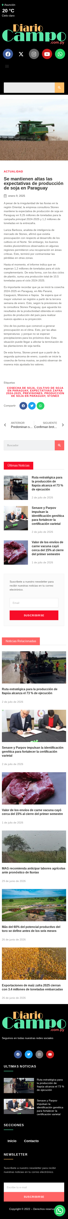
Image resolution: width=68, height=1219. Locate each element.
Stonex (53, 395)
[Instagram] (34, 54)
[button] (7, 66)
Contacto (31, 1141)
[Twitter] (29, 1054)
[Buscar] (59, 87)
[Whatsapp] (60, 54)
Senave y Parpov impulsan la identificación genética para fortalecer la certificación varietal (48, 515)
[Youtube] (47, 54)
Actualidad (13, 171)
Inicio (12, 1141)
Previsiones (32, 393)
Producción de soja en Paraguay (37, 394)
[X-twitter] (21, 54)
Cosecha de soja (21, 387)
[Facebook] (8, 54)
